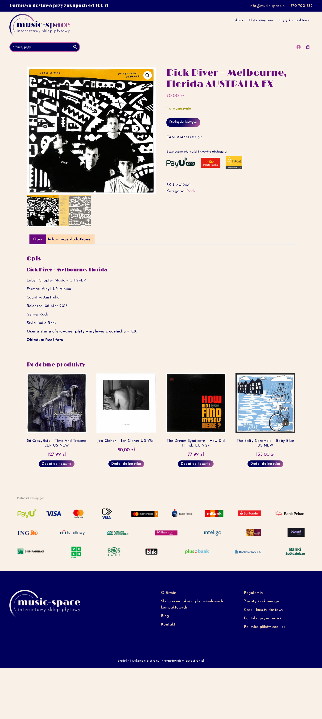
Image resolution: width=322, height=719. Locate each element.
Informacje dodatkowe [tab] (69, 239)
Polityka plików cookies (264, 627)
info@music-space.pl (267, 6)
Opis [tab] (37, 239)
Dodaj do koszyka (183, 122)
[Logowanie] (298, 47)
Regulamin (253, 593)
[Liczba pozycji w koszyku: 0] (308, 47)
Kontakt (168, 624)
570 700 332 (301, 6)
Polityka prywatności (262, 618)
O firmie (168, 593)
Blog (165, 616)
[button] (147, 75)
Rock (190, 191)
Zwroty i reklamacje (261, 601)
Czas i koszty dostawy (263, 610)
